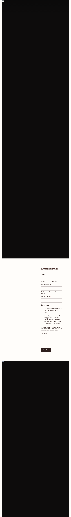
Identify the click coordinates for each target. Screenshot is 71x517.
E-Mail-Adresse (46, 296)
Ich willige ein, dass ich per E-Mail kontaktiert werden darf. (53, 310)
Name (43, 274)
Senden (45, 350)
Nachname (54, 281)
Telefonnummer (46, 285)
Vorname (43, 281)
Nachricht (44, 333)
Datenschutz (45, 305)
